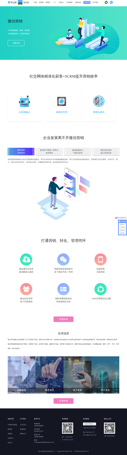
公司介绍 (23, 425)
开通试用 (87, 2)
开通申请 (16, 43)
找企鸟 (61, 2)
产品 (54, 2)
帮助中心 (23, 433)
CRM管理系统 (12, 425)
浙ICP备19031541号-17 (82, 451)
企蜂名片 (11, 438)
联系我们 (23, 429)
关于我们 (95, 2)
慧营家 (48, 2)
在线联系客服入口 (89, 424)
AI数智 (10, 433)
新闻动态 (78, 2)
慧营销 (41, 2)
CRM (35, 2)
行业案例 (69, 2)
